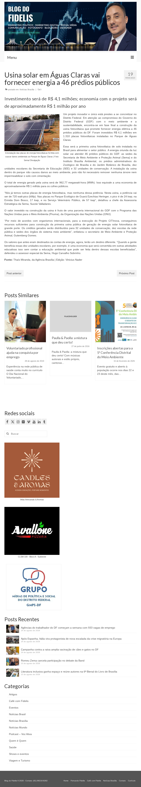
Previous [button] (7, 351)
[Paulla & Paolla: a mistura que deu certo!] (70, 316)
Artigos (13, 694)
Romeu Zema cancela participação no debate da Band (52, 660)
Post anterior (14, 273)
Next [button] (133, 351)
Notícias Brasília (27, 89)
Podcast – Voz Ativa (20, 734)
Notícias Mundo (18, 727)
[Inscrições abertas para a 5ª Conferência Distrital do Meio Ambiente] (116, 321)
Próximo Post (126, 273)
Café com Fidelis (18, 701)
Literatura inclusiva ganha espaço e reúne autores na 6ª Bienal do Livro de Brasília (69, 671)
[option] (25, 344)
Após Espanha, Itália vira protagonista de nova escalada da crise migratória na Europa (71, 638)
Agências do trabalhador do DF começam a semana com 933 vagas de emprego (68, 627)
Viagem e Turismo (19, 760)
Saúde (13, 747)
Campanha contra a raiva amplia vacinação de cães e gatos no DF (60, 649)
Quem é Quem (17, 740)
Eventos (13, 707)
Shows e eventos (19, 753)
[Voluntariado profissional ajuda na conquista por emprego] (25, 321)
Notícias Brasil (17, 714)
